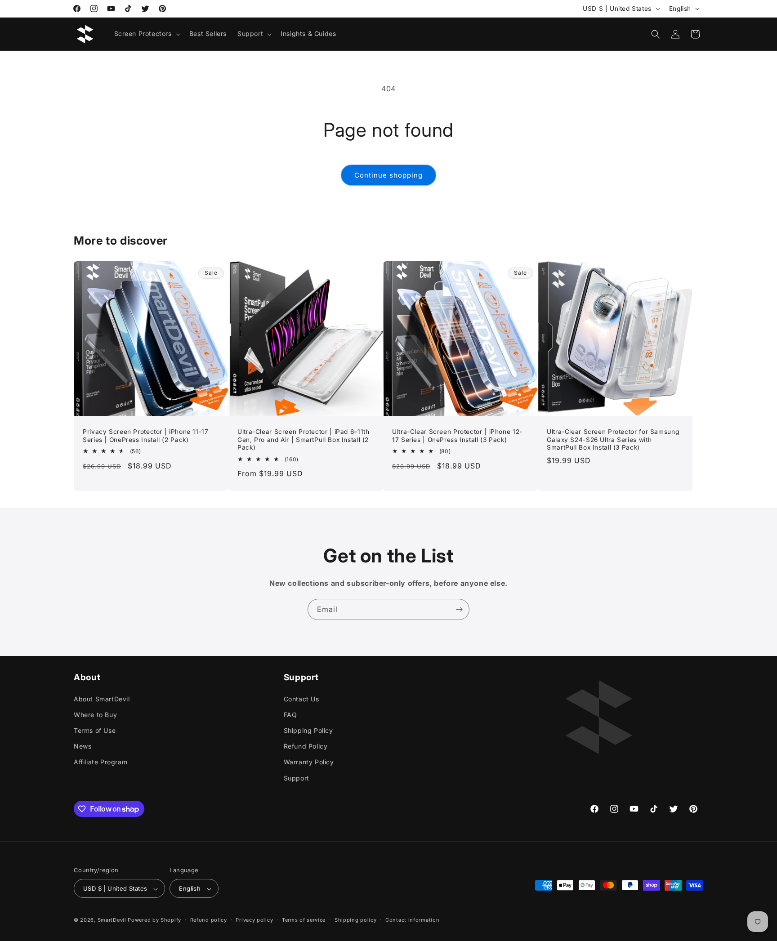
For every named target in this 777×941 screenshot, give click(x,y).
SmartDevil (112, 920)
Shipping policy (356, 920)
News (82, 746)
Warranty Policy (309, 762)
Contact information (412, 920)
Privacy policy (254, 920)
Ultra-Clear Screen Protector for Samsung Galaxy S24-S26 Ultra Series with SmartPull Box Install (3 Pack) (613, 439)
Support (296, 777)
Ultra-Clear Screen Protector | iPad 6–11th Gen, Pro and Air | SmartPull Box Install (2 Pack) (303, 439)
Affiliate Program (100, 762)
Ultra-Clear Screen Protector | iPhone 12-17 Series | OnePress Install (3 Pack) (457, 435)
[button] (146, 33)
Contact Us (301, 698)
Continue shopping (388, 175)
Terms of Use (95, 730)
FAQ (290, 714)
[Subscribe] (459, 609)
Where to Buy (95, 714)
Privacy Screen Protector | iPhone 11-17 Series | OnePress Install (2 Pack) (146, 435)
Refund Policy (306, 746)
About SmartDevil (102, 698)
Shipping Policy (308, 730)
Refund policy (208, 920)
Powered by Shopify (154, 920)
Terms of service (304, 920)
